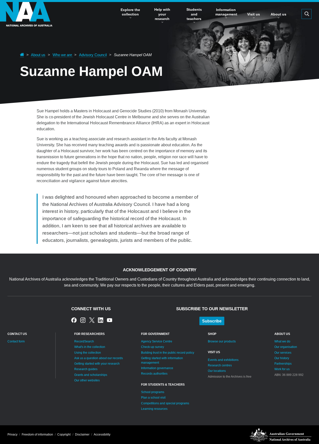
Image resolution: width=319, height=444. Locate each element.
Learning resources (154, 409)
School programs (152, 392)
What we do (282, 341)
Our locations (217, 371)
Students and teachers (194, 14)
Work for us (282, 369)
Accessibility (102, 434)
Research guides (85, 369)
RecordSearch (84, 341)
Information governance (157, 368)
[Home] (26, 21)
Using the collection (87, 352)
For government (155, 334)
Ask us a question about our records (98, 358)
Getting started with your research (97, 363)
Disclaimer (82, 434)
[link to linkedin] (100, 320)
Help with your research (162, 14)
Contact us (17, 334)
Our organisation (285, 347)
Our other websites (87, 380)
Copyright (64, 434)
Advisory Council (93, 55)
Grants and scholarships (90, 375)
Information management (226, 12)
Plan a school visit (153, 397)
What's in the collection (89, 347)
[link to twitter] (91, 320)
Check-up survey (152, 347)
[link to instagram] (82, 320)
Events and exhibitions (223, 360)
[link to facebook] (74, 320)
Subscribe (212, 321)
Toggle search (307, 14)
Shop (212, 334)
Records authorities (154, 373)
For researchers (89, 334)
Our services (282, 352)
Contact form (16, 341)
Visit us (253, 14)
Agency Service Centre (156, 341)
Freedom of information (37, 434)
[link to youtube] (109, 320)
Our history (281, 358)
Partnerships (283, 363)
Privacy (12, 434)
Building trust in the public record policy (167, 352)
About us (278, 14)
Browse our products (222, 341)
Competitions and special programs (165, 403)
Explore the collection (130, 12)
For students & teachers (163, 384)
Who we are (63, 55)
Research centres (220, 365)
